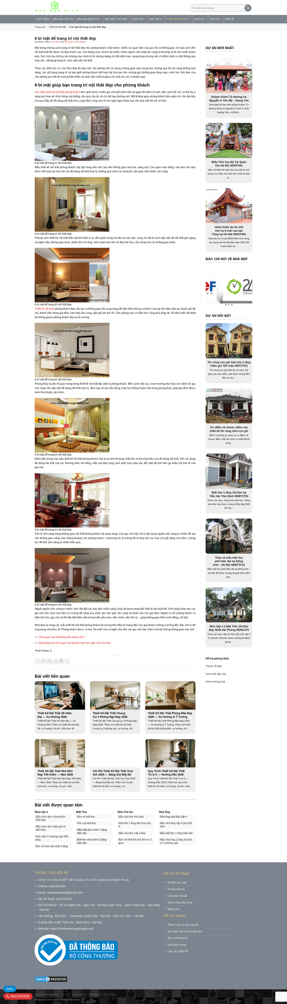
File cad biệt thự (86, 823)
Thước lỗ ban (214, 666)
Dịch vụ (199, 19)
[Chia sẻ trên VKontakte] (55, 661)
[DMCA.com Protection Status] (51, 979)
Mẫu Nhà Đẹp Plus (88, 19)
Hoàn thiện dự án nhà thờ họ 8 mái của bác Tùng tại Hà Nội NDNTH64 (229, 231)
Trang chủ (40, 27)
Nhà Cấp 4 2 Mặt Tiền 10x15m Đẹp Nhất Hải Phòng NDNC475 (229, 628)
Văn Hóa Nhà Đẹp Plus (102, 995)
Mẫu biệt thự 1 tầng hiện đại (176, 833)
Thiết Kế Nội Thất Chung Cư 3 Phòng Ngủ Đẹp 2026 (110, 715)
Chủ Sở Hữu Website (47, 995)
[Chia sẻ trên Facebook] (37, 661)
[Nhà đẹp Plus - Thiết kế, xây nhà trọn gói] (78, 7)
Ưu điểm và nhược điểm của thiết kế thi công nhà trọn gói (229, 429)
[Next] (243, 287)
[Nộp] (247, 7)
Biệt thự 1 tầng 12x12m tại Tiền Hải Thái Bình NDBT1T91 (228, 494)
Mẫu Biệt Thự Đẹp (116, 19)
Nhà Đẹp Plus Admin (75, 42)
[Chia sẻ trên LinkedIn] (61, 661)
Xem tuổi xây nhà (216, 673)
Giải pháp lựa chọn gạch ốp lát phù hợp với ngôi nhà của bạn (74, 642)
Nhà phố (138, 19)
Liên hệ (229, 19)
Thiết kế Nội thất (57, 27)
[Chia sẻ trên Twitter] (43, 661)
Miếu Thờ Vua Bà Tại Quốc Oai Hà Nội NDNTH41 (228, 163)
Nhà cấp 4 (155, 19)
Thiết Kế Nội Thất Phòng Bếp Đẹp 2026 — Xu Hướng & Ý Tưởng (170, 715)
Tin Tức (214, 19)
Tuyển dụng (79, 995)
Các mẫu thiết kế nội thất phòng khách (57, 92)
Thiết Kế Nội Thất (178, 19)
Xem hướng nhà (215, 681)
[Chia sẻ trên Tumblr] (67, 661)
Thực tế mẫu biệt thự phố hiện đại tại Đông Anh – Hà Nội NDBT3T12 (229, 561)
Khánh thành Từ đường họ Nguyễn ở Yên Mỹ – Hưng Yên (229, 98)
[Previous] (214, 287)
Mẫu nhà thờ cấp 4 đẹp (132, 833)
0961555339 (19, 996)
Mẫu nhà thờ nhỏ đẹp (131, 816)
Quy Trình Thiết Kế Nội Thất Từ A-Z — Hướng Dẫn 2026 (166, 773)
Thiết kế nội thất (44, 308)
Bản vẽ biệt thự (86, 816)
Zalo (9, 989)
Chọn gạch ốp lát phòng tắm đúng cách (61, 637)
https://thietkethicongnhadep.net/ (72, 928)
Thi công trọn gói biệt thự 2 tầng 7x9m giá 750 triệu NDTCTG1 (228, 364)
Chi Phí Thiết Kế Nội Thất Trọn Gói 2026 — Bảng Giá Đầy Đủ (113, 773)
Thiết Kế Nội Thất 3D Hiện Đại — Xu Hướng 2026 (55, 715)
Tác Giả (65, 995)
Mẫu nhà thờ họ (63, 19)
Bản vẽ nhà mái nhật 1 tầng (52, 846)
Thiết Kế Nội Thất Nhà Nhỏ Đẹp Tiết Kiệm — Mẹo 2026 (55, 773)
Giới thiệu (42, 19)
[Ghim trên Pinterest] (49, 661)
